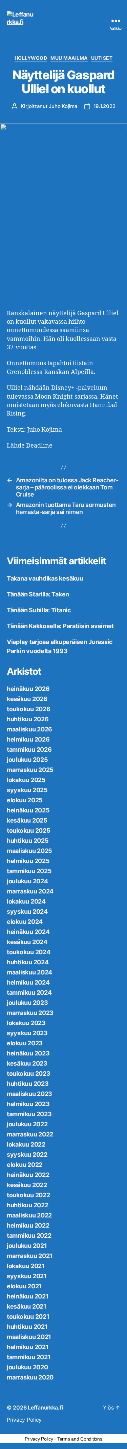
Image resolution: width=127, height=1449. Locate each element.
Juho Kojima (63, 106)
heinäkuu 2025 (28, 810)
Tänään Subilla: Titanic (39, 610)
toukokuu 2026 (28, 709)
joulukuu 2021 (27, 1245)
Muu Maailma (69, 58)
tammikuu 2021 (29, 1357)
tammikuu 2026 (29, 749)
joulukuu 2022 (27, 1124)
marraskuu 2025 (30, 769)
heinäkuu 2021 (28, 1296)
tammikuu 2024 (29, 992)
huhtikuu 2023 (28, 1083)
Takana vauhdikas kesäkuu (45, 578)
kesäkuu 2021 (26, 1306)
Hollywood (31, 58)
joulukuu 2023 (27, 1002)
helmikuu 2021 (28, 1346)
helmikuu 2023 (28, 1103)
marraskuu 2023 (30, 1012)
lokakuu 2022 (26, 1144)
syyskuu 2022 (27, 1154)
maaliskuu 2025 (29, 850)
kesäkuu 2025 (27, 820)
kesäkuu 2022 (27, 1184)
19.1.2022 (104, 106)
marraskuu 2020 (30, 1377)
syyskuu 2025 (27, 790)
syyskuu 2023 (27, 1033)
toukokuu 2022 (28, 1195)
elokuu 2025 (25, 800)
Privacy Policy (24, 1419)
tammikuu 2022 (29, 1235)
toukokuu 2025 (28, 830)
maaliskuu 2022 (29, 1215)
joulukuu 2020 (27, 1367)
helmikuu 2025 (28, 860)
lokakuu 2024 (26, 901)
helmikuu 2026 (28, 739)
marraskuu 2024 (30, 891)
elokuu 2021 (24, 1286)
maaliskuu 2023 (29, 1093)
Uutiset (102, 58)
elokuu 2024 (25, 921)
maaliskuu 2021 (29, 1336)
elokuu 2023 (25, 1043)
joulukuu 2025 (27, 759)
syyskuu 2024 (27, 911)
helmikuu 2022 (28, 1225)
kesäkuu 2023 (27, 1063)
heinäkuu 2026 (28, 688)
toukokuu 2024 (28, 952)
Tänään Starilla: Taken (38, 594)
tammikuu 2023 (29, 1114)
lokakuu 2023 (26, 1022)
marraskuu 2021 (29, 1255)
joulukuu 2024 (27, 881)
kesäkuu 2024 (27, 941)
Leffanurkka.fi (45, 1407)
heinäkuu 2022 (28, 1174)
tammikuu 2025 (29, 871)
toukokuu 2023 (28, 1073)
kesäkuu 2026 (27, 698)
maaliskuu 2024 (29, 972)
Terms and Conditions (79, 1439)
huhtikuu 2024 (28, 962)
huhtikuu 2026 (28, 719)
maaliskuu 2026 (29, 729)
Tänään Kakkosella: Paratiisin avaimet (60, 625)
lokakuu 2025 (26, 779)
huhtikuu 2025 (28, 840)
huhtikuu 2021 (27, 1326)
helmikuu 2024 (28, 982)
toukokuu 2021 (28, 1316)
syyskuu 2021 (27, 1276)
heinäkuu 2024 (28, 931)
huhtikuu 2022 (27, 1205)
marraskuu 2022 (30, 1134)
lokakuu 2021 (26, 1265)
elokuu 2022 (24, 1164)
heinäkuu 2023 (28, 1053)
